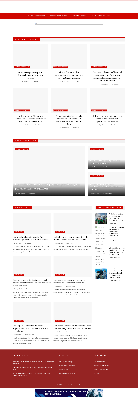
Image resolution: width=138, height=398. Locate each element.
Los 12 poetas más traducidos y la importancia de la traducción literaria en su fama (30, 328)
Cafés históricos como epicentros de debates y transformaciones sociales (71, 238)
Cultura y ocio (19, 231)
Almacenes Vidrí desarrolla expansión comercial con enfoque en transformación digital (69, 120)
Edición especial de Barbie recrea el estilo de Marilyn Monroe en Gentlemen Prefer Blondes (32, 283)
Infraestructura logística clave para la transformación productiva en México (107, 119)
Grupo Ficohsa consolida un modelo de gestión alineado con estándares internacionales (116, 273)
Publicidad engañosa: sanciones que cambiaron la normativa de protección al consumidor (116, 232)
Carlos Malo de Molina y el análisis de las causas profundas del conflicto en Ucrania (30, 119)
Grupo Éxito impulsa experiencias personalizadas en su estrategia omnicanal (69, 75)
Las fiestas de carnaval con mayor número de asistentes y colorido (70, 281)
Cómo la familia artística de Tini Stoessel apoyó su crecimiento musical (31, 238)
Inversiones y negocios (22, 66)
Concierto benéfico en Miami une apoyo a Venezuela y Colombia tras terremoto (72, 327)
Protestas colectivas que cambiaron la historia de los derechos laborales (116, 217)
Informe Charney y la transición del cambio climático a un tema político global (116, 251)
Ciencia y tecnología (22, 149)
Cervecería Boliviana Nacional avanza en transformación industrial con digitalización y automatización (107, 76)
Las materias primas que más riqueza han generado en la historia (30, 75)
